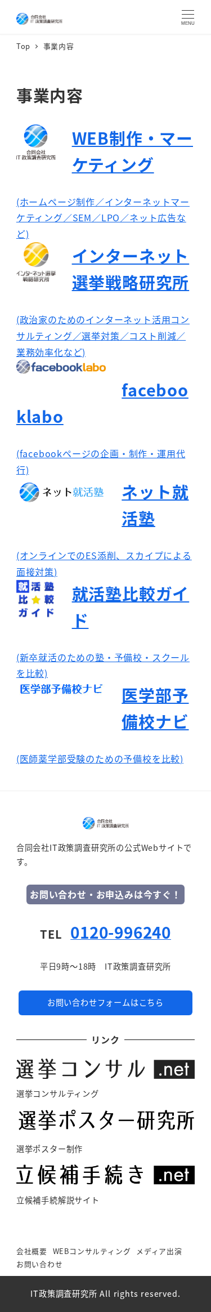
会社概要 (31, 1251)
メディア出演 (159, 1251)
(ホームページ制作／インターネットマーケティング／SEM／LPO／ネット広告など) (103, 218)
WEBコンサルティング (92, 1251)
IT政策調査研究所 (63, 1293)
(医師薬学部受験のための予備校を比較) (99, 758)
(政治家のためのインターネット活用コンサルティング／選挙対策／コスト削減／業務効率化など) (103, 336)
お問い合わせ (39, 1264)
